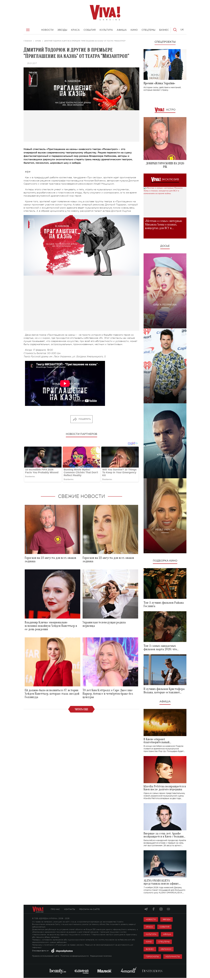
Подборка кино (165, 561)
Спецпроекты (165, 42)
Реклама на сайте (89, 909)
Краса (149, 927)
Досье (165, 246)
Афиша (165, 702)
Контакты (69, 909)
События (164, 927)
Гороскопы (152, 956)
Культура (151, 934)
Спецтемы (164, 942)
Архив (38, 41)
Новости (151, 919)
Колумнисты (173, 956)
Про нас (55, 909)
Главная (28, 41)
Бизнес (150, 949)
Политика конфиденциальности (75, 956)
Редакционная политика (101, 956)
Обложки (166, 949)
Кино (149, 942)
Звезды (166, 919)
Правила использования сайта (45, 956)
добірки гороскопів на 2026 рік (165, 165)
